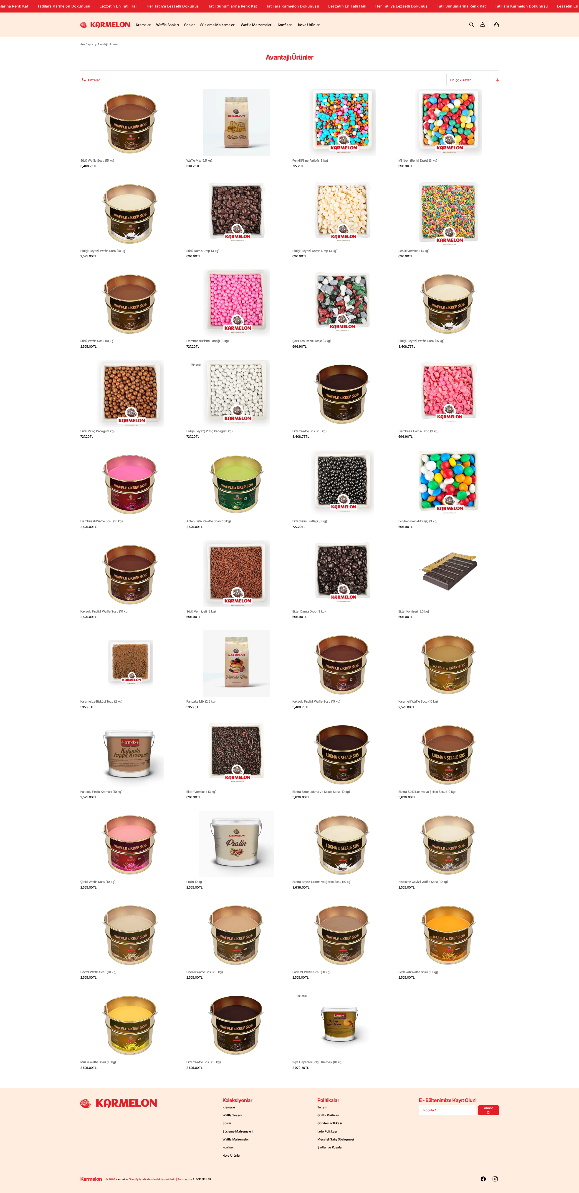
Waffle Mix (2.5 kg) (199, 160)
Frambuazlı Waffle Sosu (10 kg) (101, 521)
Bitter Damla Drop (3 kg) (309, 611)
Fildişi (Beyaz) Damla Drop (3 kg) (314, 251)
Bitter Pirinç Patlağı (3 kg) (309, 521)
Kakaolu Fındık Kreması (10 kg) (101, 792)
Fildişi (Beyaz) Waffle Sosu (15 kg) (421, 341)
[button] (472, 25)
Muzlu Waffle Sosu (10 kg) (98, 1062)
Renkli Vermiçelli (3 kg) (413, 251)
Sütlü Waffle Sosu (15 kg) (97, 160)
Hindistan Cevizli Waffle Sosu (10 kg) (423, 882)
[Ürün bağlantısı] (130, 128)
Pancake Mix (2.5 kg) (201, 701)
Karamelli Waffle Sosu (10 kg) (418, 701)
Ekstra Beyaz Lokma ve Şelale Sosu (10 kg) (321, 882)
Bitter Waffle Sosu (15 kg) (309, 431)
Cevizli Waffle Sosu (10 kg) (98, 972)
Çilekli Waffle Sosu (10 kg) (97, 882)
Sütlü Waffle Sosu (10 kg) (97, 341)
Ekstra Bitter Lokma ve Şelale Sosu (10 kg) (321, 792)
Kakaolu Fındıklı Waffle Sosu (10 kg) (104, 611)
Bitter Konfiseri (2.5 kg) (413, 611)
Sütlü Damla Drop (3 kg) (202, 251)
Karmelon (121, 1179)
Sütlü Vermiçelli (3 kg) (201, 611)
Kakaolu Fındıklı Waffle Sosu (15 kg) (316, 701)
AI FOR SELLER (201, 1179)
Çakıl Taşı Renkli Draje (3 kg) (311, 341)
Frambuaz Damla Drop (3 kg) (418, 431)
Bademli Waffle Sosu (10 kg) (311, 972)
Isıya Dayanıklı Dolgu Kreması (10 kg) (317, 1062)
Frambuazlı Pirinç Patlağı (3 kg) (207, 341)
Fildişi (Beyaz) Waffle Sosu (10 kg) (103, 251)
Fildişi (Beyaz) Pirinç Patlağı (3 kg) (209, 431)
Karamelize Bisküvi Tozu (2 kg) (101, 701)
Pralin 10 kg (194, 882)
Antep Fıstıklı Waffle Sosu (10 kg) (208, 521)
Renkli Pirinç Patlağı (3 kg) (310, 160)
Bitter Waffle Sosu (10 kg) (203, 1062)
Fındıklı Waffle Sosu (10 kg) (204, 972)
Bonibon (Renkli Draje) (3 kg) (417, 521)
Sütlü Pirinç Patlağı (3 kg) (97, 431)
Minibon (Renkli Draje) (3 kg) (417, 160)
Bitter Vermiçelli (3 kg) (201, 792)
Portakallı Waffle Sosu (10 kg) (418, 972)
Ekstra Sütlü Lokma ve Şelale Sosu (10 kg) (427, 792)
